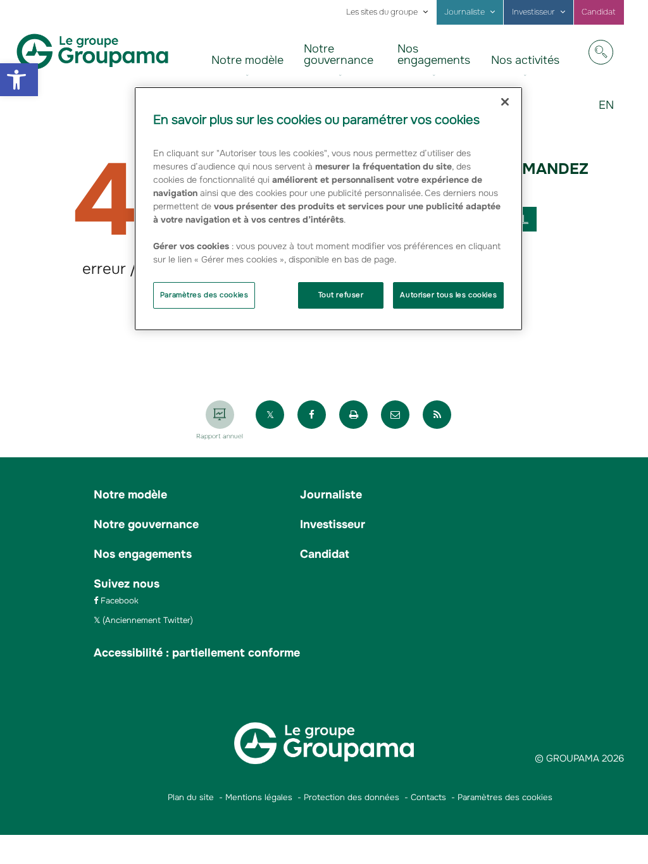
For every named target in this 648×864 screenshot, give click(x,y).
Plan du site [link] (191, 797)
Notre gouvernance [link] (338, 54)
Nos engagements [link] (433, 54)
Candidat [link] (599, 12)
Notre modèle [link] (247, 60)
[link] (19, 79)
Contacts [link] (428, 797)
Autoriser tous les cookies (448, 294)
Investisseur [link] (533, 12)
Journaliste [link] (464, 12)
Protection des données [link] (351, 797)
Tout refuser (341, 294)
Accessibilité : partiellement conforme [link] (197, 653)
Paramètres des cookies (204, 294)
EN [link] (611, 114)
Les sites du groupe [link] (382, 12)
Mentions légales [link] (258, 797)
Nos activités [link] (525, 60)
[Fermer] (505, 102)
